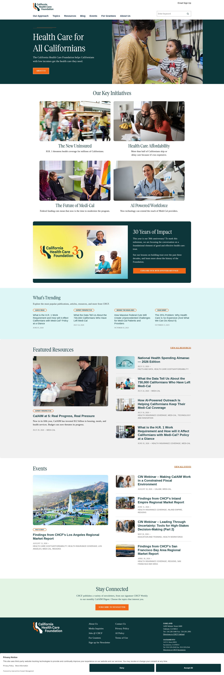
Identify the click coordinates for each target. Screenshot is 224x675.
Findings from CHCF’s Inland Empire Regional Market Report (161, 500)
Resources (70, 16)
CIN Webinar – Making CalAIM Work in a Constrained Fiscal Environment (164, 480)
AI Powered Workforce (149, 205)
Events (93, 16)
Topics (56, 16)
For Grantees (108, 16)
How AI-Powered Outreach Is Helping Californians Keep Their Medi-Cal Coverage (161, 404)
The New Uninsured (75, 145)
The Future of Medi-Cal (75, 205)
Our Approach (40, 16)
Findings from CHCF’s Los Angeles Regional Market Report (66, 536)
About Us (125, 16)
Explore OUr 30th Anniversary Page (159, 271)
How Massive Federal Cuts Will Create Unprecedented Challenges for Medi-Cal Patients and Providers (132, 319)
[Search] (187, 13)
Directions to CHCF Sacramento (174, 650)
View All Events (182, 467)
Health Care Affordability (149, 145)
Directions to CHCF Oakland (173, 634)
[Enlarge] (107, 104)
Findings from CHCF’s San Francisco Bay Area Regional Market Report (159, 550)
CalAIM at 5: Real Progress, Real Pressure (64, 416)
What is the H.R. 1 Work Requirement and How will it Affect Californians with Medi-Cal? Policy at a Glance (50, 319)
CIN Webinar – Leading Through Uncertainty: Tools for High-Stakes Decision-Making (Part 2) (163, 525)
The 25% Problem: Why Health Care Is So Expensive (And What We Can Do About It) (172, 318)
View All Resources (180, 348)
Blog (82, 16)
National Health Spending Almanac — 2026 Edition (163, 359)
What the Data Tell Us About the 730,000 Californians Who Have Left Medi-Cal (90, 318)
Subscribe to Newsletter (112, 607)
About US (41, 71)
